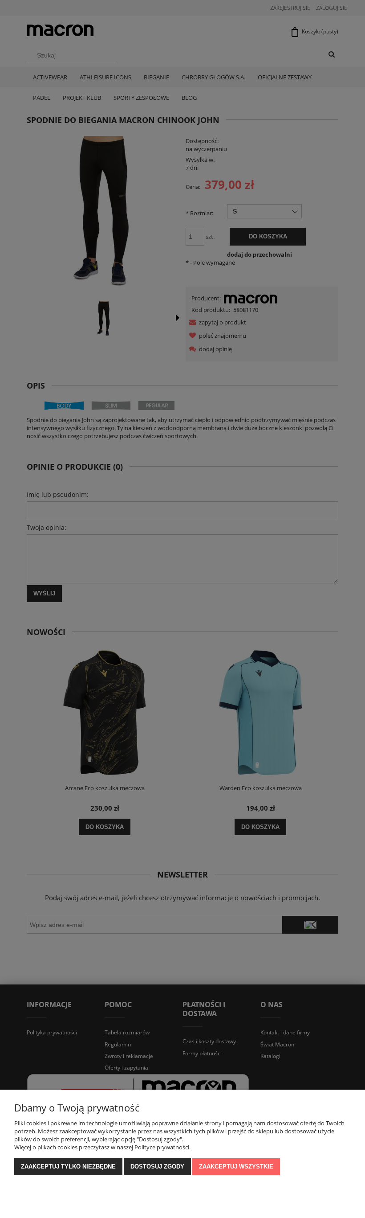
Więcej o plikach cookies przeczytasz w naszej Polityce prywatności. (102, 1147)
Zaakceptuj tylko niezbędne (68, 1166)
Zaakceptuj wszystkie (236, 1166)
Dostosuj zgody (157, 1166)
